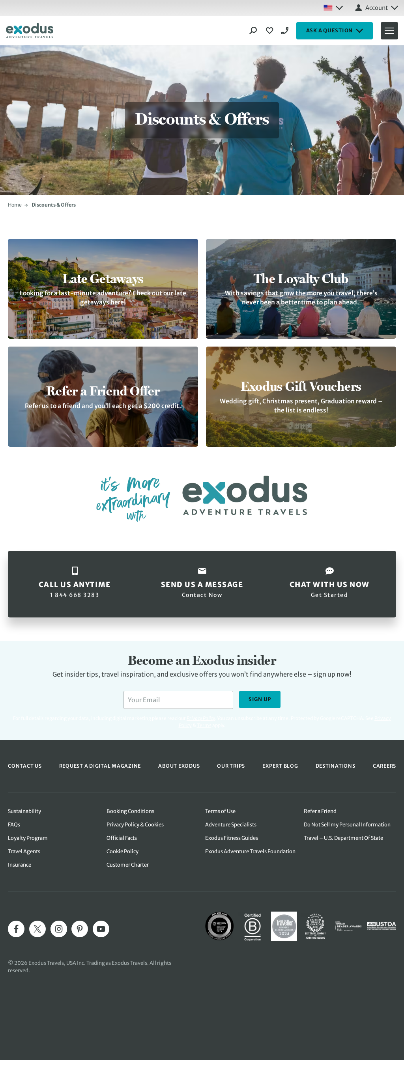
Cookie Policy (122, 851)
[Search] (253, 30)
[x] (37, 929)
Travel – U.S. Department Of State (343, 838)
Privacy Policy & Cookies (135, 824)
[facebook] (16, 929)
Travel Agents (24, 851)
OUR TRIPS (231, 766)
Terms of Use (220, 811)
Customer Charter (128, 865)
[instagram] (58, 929)
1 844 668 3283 (286, 30)
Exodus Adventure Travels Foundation (250, 851)
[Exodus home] (29, 30)
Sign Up (260, 699)
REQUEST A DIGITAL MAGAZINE (100, 766)
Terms (204, 725)
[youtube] (101, 929)
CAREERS (384, 766)
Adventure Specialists (230, 824)
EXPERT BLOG (280, 766)
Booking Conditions (130, 811)
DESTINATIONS (335, 766)
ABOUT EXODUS (179, 766)
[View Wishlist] (270, 30)
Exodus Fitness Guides (231, 838)
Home (15, 205)
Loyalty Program (28, 838)
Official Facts (122, 838)
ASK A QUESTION (329, 30)
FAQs (14, 824)
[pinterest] (79, 929)
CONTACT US (25, 766)
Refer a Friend (320, 811)
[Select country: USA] (333, 8)
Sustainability (24, 811)
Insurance (19, 865)
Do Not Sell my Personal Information (347, 824)
